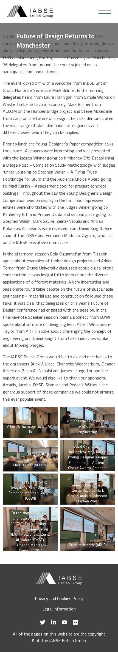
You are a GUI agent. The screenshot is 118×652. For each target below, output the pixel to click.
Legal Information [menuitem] (59, 609)
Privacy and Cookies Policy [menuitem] (59, 598)
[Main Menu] (105, 11)
